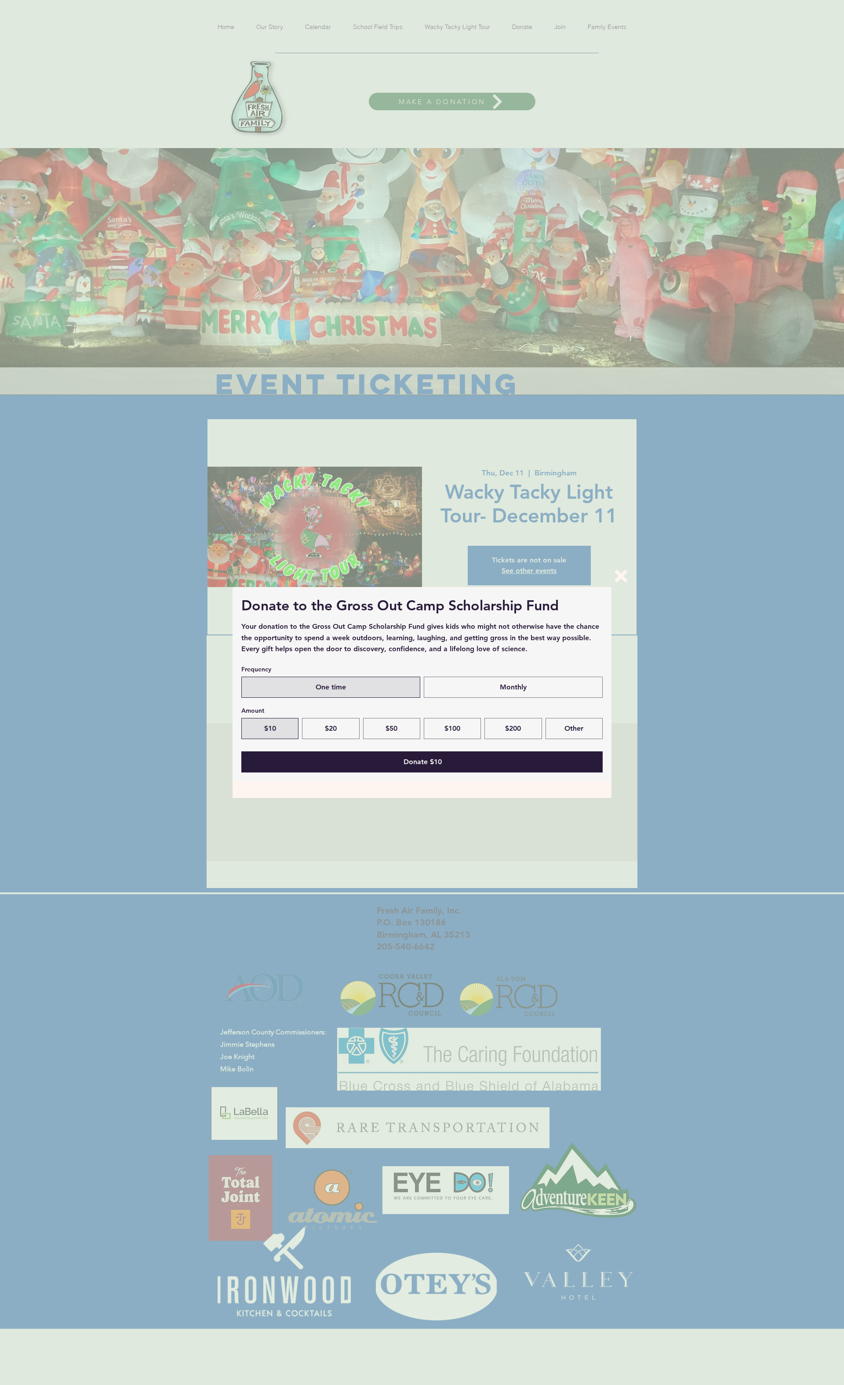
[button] (621, 576)
